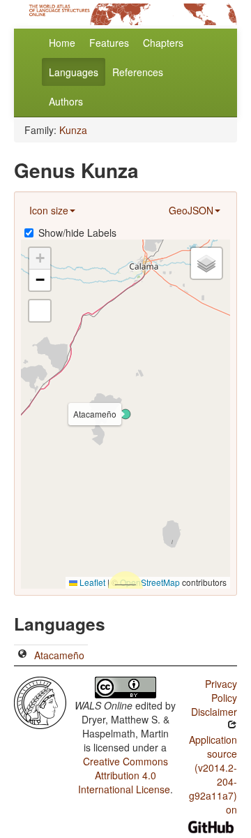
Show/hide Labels (77, 233)
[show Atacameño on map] (22, 655)
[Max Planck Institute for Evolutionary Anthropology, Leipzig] (40, 701)
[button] (125, 414)
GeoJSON (191, 210)
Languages (73, 72)
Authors (66, 101)
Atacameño (59, 655)
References (137, 72)
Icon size (48, 210)
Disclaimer (214, 712)
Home (62, 43)
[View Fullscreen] (39, 310)
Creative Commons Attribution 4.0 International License (124, 775)
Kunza (73, 130)
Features (109, 43)
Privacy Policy (221, 691)
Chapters (163, 43)
